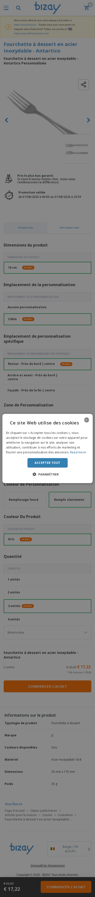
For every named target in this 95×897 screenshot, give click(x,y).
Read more (78, 452)
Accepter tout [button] (47, 463)
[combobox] (86, 420)
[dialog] (47, 448)
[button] (47, 474)
